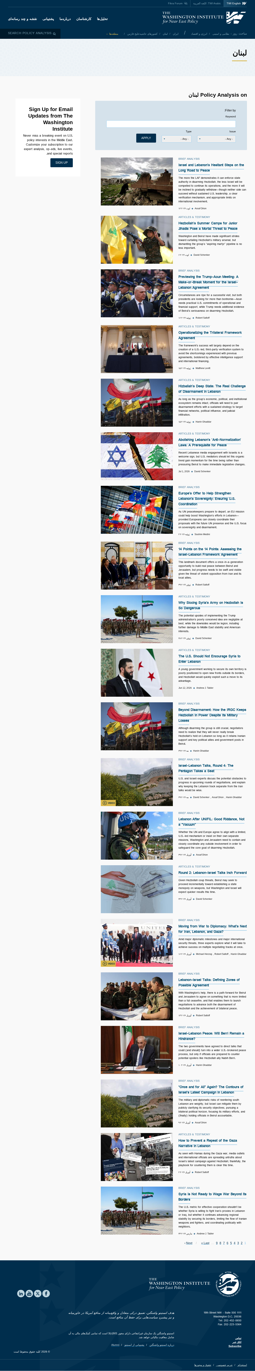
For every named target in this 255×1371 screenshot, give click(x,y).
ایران (175, 33)
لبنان (165, 33)
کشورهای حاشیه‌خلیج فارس (142, 33)
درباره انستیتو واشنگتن (161, 1344)
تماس (238, 1338)
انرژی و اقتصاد (199, 33)
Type (189, 131)
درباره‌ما (65, 19)
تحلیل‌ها (102, 19)
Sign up (61, 162)
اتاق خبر (236, 1342)
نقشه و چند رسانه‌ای (22, 19)
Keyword (231, 116)
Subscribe (234, 1345)
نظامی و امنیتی (220, 33)
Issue (232, 131)
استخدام (242, 1365)
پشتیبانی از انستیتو (134, 1344)
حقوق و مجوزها (202, 1365)
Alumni (115, 1344)
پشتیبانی (48, 19)
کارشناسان (83, 19)
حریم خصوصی (224, 1365)
